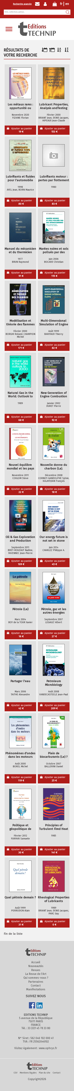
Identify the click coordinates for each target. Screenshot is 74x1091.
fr (61, 4)
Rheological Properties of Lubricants (53, 899)
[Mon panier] (55, 5)
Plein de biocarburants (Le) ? (54, 755)
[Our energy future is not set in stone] (54, 516)
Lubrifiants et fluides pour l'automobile (20, 178)
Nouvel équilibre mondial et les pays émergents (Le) (20, 466)
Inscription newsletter (37, 4)
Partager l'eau (20, 681)
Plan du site (44, 1072)
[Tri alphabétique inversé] (66, 51)
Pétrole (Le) (20, 609)
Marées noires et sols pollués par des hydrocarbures (53, 250)
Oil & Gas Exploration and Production (20, 538)
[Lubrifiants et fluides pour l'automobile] (20, 155)
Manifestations (35, 989)
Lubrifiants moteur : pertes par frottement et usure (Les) (53, 178)
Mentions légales (28, 1072)
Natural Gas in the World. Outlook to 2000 (20, 394)
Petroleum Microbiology (53, 683)
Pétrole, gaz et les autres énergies (53, 611)
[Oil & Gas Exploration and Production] (20, 516)
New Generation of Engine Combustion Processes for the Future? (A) (53, 394)
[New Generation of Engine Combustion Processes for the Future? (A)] (54, 372)
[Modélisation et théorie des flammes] (20, 300)
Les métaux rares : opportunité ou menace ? (20, 106)
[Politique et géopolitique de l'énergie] (20, 804)
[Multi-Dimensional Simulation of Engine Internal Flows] (54, 300)
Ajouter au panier (21, 130)
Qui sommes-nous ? (35, 977)
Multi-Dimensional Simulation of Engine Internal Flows (53, 322)
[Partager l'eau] (20, 660)
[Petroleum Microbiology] (54, 660)
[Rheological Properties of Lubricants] (54, 876)
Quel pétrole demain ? (20, 897)
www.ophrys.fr (48, 1048)
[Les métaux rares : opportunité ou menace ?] (20, 83)
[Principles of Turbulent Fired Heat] (54, 804)
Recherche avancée (22, 4)
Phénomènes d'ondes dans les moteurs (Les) (20, 755)
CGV (15, 1072)
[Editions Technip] (37, 1066)
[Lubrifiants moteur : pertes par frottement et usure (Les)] (54, 155)
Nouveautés (35, 966)
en (67, 4)
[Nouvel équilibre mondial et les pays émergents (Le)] (20, 444)
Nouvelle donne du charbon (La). (53, 466)
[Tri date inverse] (52, 51)
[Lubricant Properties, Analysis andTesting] (54, 83)
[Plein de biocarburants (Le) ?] (54, 732)
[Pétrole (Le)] (20, 588)
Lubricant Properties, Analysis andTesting (53, 106)
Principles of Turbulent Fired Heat (53, 827)
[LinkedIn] (39, 1006)
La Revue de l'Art (35, 974)
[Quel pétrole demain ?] (20, 876)
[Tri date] (44, 51)
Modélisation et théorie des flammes (20, 322)
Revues (35, 970)
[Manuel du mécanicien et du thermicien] (20, 227)
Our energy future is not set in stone (54, 538)
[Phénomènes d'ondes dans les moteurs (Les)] (20, 732)
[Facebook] (32, 1005)
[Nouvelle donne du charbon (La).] (54, 444)
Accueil (35, 962)
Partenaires (35, 981)
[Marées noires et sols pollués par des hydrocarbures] (54, 227)
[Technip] (37, 35)
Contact (36, 985)
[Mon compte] (46, 4)
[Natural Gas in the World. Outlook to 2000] (20, 372)
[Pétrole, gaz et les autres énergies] (54, 588)
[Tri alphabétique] (59, 51)
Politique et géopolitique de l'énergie (20, 827)
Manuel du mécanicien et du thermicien (20, 250)
